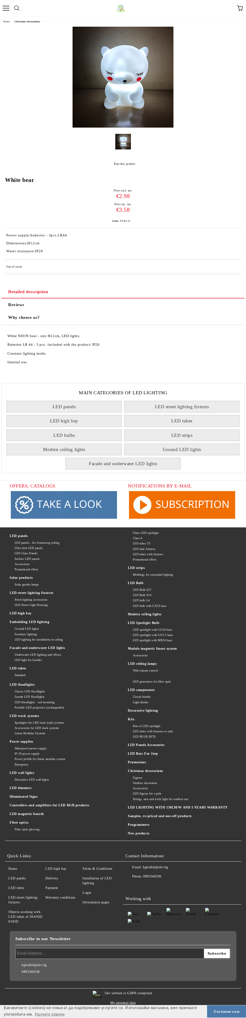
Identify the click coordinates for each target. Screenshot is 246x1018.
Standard (20, 675)
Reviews (16, 304)
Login (86, 893)
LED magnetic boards (27, 814)
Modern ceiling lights (64, 449)
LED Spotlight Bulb (143, 623)
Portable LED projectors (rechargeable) (39, 707)
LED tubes (181, 420)
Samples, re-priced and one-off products (160, 816)
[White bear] (123, 126)
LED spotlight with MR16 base (152, 640)
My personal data (123, 1003)
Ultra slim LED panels (29, 548)
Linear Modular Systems (30, 733)
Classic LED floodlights (30, 691)
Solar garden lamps (27, 584)
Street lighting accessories (31, 599)
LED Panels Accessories (146, 745)
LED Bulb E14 (142, 595)
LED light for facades (28, 660)
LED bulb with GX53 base (149, 606)
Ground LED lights (182, 449)
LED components (141, 690)
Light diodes (140, 702)
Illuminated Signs (24, 796)
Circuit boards (142, 696)
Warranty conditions (60, 897)
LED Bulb (135, 583)
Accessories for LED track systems (37, 728)
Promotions (137, 762)
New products (138, 833)
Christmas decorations (27, 21)
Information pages (96, 902)
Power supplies (21, 741)
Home (6, 21)
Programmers (138, 825)
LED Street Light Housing (31, 605)
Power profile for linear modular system (40, 759)
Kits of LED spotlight (146, 726)
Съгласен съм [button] (226, 1011)
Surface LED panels (27, 559)
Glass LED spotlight (146, 533)
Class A (137, 538)
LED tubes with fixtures (148, 554)
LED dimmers (20, 788)
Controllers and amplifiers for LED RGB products (49, 805)
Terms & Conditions (97, 868)
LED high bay (64, 420)
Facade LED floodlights (30, 696)
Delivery (51, 878)
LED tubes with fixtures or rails (153, 731)
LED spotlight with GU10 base (152, 629)
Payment (51, 888)
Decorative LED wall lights (32, 779)
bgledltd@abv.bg (155, 867)
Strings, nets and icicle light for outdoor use (160, 799)
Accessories (22, 564)
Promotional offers (26, 569)
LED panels (64, 406)
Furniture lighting (26, 634)
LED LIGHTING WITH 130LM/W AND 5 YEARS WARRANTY (178, 807)
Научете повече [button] (50, 1014)
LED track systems (24, 716)
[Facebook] (131, 886)
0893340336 (152, 876)
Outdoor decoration (145, 783)
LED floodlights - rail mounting (35, 702)
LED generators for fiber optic (152, 681)
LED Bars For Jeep (143, 753)
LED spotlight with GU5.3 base (153, 635)
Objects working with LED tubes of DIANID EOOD (25, 916)
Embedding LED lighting (29, 622)
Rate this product (124, 164)
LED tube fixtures (144, 549)
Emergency (22, 764)
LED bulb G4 (141, 600)
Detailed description (28, 291)
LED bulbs (64, 435)
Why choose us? (24, 317)
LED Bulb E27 (142, 590)
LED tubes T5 (141, 543)
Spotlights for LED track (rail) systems (39, 722)
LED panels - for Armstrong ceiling (37, 542)
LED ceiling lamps (142, 664)
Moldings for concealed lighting (153, 574)
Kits (131, 719)
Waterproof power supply (31, 748)
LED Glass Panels (26, 553)
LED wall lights (22, 773)
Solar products (21, 578)
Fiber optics (19, 822)
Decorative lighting (143, 710)
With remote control (145, 670)
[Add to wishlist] (234, 267)
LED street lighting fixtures (182, 406)
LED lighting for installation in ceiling (39, 639)
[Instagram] (142, 886)
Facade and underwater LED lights (123, 463)
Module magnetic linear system (152, 648)
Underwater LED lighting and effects (38, 654)
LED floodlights (22, 684)
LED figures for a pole (147, 793)
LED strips (182, 435)
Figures (137, 777)
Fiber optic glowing (27, 829)
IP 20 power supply (27, 753)
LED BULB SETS (144, 736)
